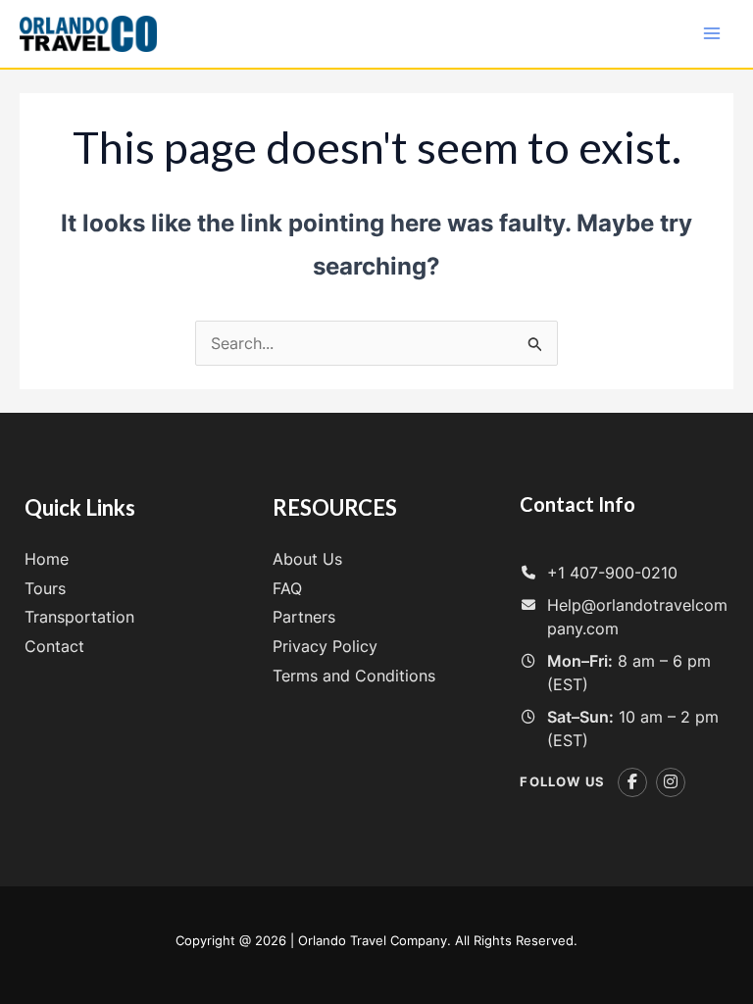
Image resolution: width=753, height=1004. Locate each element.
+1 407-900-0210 (612, 572)
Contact (54, 646)
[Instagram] (670, 782)
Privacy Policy (325, 646)
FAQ (287, 588)
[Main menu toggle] (711, 33)
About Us (307, 559)
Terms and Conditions (354, 675)
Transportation (79, 617)
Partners (304, 617)
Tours (45, 588)
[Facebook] (632, 782)
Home (47, 559)
